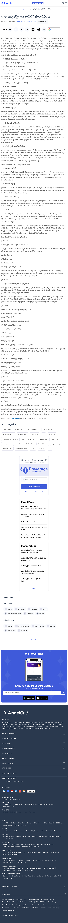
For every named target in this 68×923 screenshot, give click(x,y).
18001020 (8, 781)
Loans (33, 448)
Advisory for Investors (56, 905)
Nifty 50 (5, 823)
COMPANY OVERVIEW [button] (8, 734)
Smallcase (12, 812)
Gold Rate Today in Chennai (45, 844)
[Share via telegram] (10, 29)
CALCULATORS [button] (6, 743)
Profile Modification (21, 448)
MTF (50, 448)
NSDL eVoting (26, 908)
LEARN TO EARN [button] (7, 754)
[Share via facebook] (27, 29)
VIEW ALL (33, 639)
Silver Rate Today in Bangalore (32, 852)
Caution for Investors (8, 910)
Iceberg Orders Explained (29, 522)
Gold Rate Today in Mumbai (11, 844)
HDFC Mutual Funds (49, 868)
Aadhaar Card (30, 444)
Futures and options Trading (10, 439)
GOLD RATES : (6, 842)
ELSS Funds (6, 876)
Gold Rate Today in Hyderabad (11, 846)
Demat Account (7, 429)
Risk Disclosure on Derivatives (49, 908)
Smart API (41, 448)
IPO (43, 434)
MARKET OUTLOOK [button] (8, 763)
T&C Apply (43, 902)
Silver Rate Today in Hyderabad (12, 852)
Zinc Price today (37, 860)
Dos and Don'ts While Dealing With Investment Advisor (18, 902)
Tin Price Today (21, 862)
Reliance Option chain (55, 836)
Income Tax (55, 439)
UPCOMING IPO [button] (6, 768)
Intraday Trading (22, 434)
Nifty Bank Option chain (23, 836)
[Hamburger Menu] (66, 3)
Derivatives (52, 434)
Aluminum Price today (23, 860)
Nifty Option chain (8, 836)
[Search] (63, 3)
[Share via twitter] (21, 29)
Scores (52, 899)
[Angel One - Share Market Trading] (7, 3)
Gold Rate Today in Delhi (28, 844)
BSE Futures (56, 831)
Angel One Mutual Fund (9, 868)
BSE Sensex (59, 823)
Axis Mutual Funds (35, 868)
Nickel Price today (49, 860)
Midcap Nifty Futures (32, 831)
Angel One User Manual (33, 429)
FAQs (36, 902)
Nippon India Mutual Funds (25, 870)
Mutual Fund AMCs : (9, 866)
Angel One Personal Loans (29, 905)
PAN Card (19, 444)
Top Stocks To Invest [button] (9, 773)
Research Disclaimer (8, 899)
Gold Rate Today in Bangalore (30, 846)
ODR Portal (35, 908)
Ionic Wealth (16, 799)
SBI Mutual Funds (23, 868)
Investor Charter (43, 905)
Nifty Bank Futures (18, 831)
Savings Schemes (7, 444)
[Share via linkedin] (33, 29)
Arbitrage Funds (38, 876)
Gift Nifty (23, 825)
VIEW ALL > (34, 588)
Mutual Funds (18, 429)
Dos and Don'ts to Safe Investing (38, 899)
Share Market (34, 434)
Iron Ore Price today (9, 862)
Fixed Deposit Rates (8, 806)
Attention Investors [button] (9, 887)
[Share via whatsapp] (16, 29)
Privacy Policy (52, 902)
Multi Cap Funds (7, 878)
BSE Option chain (8, 838)
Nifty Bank (13, 823)
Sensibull (5, 812)
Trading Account (47, 429)
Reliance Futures (46, 831)
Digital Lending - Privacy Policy (11, 905)
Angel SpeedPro (28, 804)
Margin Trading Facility (41, 804)
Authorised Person (43, 439)
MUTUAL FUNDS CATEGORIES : (11, 874)
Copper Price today (9, 860)
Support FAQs (19, 781)
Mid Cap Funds (57, 876)
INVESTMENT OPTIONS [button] (9, 738)
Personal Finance (7, 448)
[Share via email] (44, 29)
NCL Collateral (6, 908)
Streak (19, 812)
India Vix (16, 825)
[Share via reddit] (38, 29)
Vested (25, 812)
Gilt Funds (48, 876)
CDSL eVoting (16, 908)
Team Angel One (31, 21)
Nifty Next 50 (38, 823)
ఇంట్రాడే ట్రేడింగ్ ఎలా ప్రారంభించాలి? (32, 566)
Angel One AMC (7, 799)
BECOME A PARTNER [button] (8, 758)
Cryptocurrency (56, 444)
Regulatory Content (21, 899)
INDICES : (5, 821)
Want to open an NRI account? (34, 491)
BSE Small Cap (7, 825)
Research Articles (42, 444)
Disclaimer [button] (6, 894)
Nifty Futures (7, 831)
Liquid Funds (16, 876)
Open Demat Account (38, 3)
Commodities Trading (28, 439)
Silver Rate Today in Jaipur (11, 854)
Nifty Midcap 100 (49, 823)
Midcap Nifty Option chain (39, 836)
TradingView (32, 812)
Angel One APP (7, 804)
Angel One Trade (17, 804)
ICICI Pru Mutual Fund (9, 870)
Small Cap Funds (27, 876)
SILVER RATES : (6, 850)
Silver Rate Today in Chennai (51, 852)
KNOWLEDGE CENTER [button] (8, 748)
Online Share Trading (8, 434)
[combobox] (42, 21)
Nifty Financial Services (25, 823)
